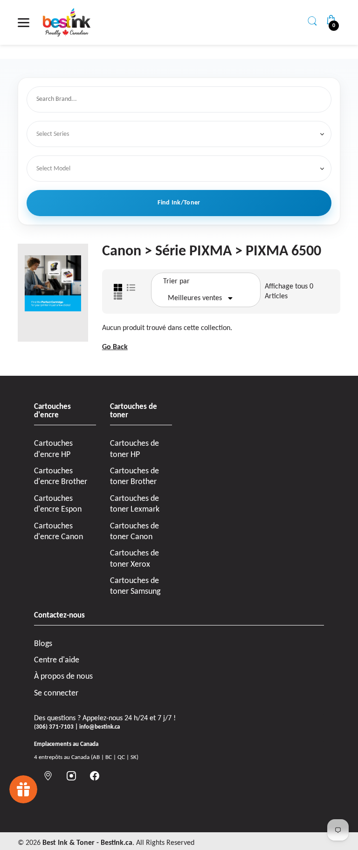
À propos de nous (63, 676)
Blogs (43, 643)
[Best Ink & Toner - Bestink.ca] (67, 22)
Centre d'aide (56, 660)
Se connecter (56, 693)
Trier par (176, 281)
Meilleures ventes (195, 298)
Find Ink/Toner (179, 202)
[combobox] (180, 100)
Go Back (115, 347)
